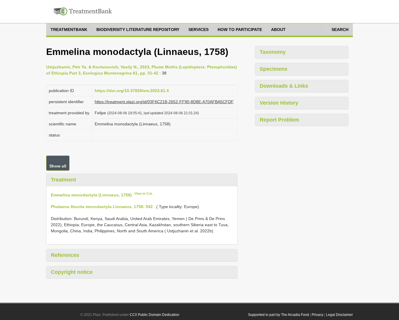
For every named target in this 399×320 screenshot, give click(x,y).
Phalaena (60, 206)
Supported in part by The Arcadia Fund (278, 315)
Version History (279, 103)
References (65, 255)
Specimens (273, 69)
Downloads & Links (284, 86)
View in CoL (143, 193)
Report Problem (279, 120)
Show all (57, 166)
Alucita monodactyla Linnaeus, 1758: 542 (111, 206)
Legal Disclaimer (339, 315)
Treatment (63, 180)
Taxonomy (273, 52)
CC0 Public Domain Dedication (154, 315)
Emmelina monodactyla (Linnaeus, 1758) (91, 194)
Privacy (317, 315)
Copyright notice (72, 272)
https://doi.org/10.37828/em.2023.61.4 (132, 90)
